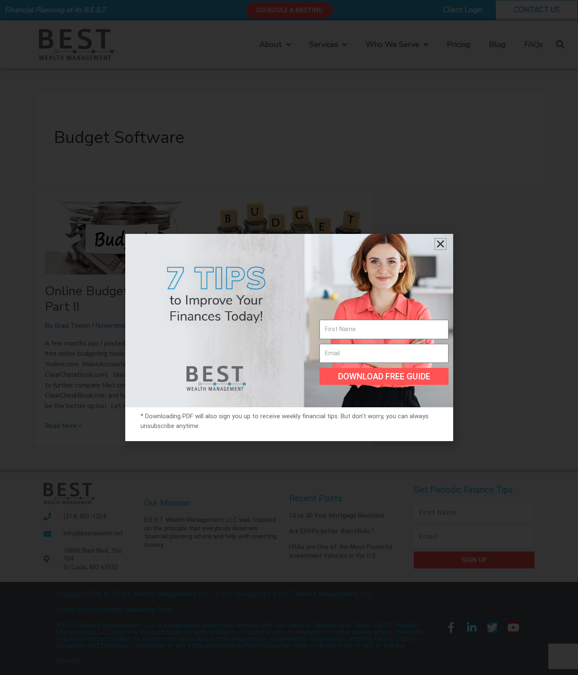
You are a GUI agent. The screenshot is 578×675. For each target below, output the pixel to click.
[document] (289, 337)
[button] (440, 244)
